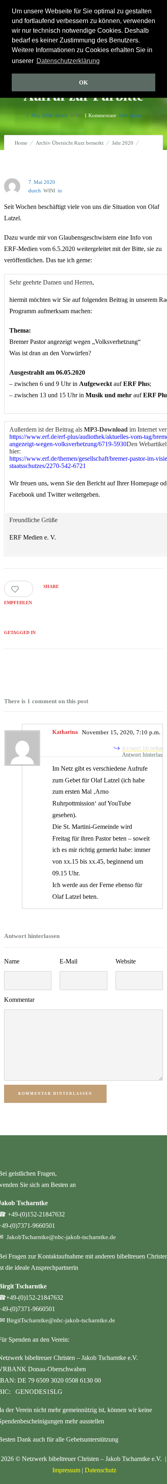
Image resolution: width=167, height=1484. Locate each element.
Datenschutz (100, 1470)
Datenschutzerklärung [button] (68, 60)
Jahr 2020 (122, 143)
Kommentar (19, 999)
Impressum (66, 1470)
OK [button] (83, 82)
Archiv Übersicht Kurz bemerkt (70, 143)
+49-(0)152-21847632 (36, 1214)
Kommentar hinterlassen (55, 1094)
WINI (76, 115)
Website (126, 961)
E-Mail (68, 961)
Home (21, 143)
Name (11, 961)
